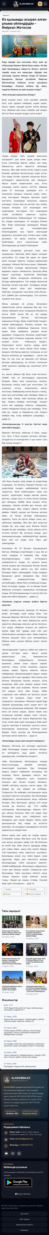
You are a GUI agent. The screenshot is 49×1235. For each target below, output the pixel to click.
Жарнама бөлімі (29, 1113)
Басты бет (25, 1214)
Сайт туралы (24, 1219)
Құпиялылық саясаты (24, 1225)
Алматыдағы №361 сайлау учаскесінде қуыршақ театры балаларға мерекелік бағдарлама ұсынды (22, 1032)
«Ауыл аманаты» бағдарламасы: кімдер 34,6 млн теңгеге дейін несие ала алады (24, 1056)
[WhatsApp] (19, 1153)
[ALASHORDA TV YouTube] (6, 1153)
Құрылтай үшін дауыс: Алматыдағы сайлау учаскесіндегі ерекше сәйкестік (24, 1020)
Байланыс (24, 1230)
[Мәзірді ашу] (3, 3)
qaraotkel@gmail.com (24, 1139)
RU (40, 4)
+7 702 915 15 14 (25, 1145)
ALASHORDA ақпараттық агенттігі (19, 1087)
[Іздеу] (45, 4)
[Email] (12, 1153)
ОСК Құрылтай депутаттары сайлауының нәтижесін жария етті (23, 1009)
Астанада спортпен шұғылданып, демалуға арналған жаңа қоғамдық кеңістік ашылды (24, 1045)
